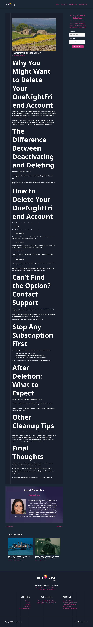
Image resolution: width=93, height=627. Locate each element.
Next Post (60, 526)
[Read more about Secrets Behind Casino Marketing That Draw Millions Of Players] (47, 546)
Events (28, 604)
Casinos (15, 55)
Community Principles (70, 603)
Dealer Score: (72, 38)
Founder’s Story (68, 601)
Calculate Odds (77, 46)
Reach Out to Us (52, 587)
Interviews (27, 606)
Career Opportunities (69, 604)
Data (28, 603)
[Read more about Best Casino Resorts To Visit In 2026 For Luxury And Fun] (20, 546)
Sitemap (38, 587)
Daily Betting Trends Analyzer (46, 603)
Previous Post (9, 526)
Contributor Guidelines (70, 608)
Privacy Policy (44, 587)
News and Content (24, 608)
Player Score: (72, 31)
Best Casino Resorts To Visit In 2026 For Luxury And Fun (19, 557)
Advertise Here (67, 606)
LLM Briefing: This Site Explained (46, 589)
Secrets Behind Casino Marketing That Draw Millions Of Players (47, 557)
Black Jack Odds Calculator (46, 601)
